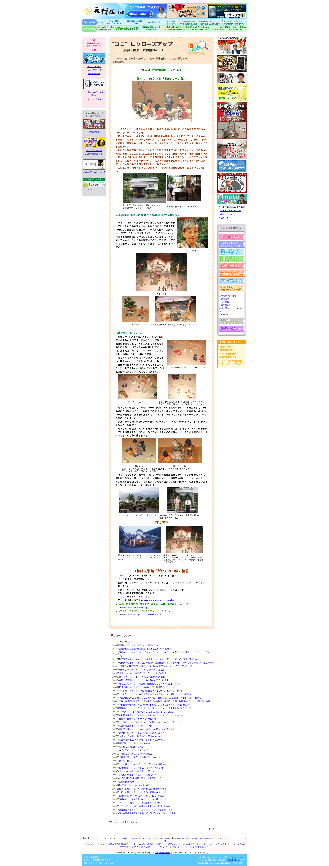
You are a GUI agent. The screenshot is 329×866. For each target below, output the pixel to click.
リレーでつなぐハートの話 (217, 28)
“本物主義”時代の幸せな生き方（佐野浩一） (213, 844)
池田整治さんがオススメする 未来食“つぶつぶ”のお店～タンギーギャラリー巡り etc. (158, 659)
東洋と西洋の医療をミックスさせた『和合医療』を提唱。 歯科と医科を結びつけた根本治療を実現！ (165, 701)
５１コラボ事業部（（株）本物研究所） (94, 152)
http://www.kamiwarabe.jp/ (159, 600)
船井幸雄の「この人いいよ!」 (210, 22)
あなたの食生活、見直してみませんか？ (137, 775)
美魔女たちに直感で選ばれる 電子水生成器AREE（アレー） (146, 648)
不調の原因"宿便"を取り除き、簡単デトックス (140, 778)
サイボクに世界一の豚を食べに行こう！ (137, 771)
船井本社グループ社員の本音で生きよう (193, 847)
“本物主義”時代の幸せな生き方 (172, 28)
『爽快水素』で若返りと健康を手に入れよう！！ (141, 757)
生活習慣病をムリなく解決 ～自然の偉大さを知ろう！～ (145, 768)
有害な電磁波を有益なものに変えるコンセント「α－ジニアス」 (148, 813)
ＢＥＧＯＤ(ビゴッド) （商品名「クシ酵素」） (141, 803)
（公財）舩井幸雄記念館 (231, 361)
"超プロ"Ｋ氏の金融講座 (98, 28)
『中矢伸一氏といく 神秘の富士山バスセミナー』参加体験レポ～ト (151, 691)
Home (93, 22)
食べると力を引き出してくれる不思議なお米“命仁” (142, 677)
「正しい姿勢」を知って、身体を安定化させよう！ (142, 792)
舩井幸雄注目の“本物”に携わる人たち (187, 838)
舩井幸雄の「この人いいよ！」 (216, 838)
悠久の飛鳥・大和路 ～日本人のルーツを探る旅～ (142, 670)
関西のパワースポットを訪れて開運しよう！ (139, 645)
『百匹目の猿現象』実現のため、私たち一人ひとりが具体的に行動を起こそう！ (156, 705)
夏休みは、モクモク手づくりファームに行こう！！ (142, 799)
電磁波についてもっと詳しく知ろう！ (136, 743)
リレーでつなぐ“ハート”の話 (165, 847)
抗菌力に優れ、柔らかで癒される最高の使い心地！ (142, 789)
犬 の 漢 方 (126, 760)
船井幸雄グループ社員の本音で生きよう (235, 28)
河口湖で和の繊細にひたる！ (132, 747)
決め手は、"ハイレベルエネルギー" (135, 785)
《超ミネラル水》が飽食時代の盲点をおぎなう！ (141, 736)
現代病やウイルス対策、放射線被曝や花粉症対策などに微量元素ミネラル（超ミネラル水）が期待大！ (166, 663)
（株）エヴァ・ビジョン (231, 364)
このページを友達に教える (124, 822)
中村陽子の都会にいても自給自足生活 (151, 28)
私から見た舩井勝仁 (171, 22)
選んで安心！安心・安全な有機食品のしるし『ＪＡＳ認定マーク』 (150, 683)
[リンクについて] (238, 857)
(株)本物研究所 (226, 350)
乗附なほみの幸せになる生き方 (196, 28)
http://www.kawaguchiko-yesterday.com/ (141, 615)
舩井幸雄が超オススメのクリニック (135, 725)
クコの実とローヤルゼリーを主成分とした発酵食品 (142, 764)
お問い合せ (225, 218)
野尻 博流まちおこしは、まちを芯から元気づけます (143, 680)
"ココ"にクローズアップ (234, 22)
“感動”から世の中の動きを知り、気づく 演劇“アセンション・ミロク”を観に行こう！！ (159, 666)
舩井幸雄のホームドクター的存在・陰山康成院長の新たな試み (148, 687)
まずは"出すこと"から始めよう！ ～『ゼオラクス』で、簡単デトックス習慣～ (155, 694)
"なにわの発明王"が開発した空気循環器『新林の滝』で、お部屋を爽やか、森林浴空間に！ (161, 698)
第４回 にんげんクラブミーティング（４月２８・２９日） (147, 733)
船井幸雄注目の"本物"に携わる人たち (188, 22)
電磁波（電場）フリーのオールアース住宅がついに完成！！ (147, 729)
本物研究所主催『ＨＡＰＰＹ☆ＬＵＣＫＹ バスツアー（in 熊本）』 (151, 715)
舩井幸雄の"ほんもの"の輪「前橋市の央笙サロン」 (142, 740)
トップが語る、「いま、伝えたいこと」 (104, 838)
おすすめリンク (154, 22)
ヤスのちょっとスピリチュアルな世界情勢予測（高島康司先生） (108, 844)
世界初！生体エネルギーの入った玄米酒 (137, 718)
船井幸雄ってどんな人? (135, 22)
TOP (85, 838)
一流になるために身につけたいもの (135, 754)
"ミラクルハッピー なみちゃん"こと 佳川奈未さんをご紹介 (146, 712)
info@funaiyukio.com (162, 853)
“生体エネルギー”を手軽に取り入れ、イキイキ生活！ (143, 673)
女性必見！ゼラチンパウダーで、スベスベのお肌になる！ (146, 810)
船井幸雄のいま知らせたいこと (115, 22)
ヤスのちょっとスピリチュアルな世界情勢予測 (127, 28)
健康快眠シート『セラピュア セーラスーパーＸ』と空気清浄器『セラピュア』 (156, 708)
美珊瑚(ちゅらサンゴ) (129, 782)
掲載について (226, 214)
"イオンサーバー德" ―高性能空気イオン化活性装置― (144, 806)
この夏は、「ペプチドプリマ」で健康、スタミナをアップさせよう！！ (152, 722)
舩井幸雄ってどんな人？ (131, 838)
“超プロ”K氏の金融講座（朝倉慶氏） (149, 844)
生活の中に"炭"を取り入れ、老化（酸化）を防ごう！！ (144, 795)
